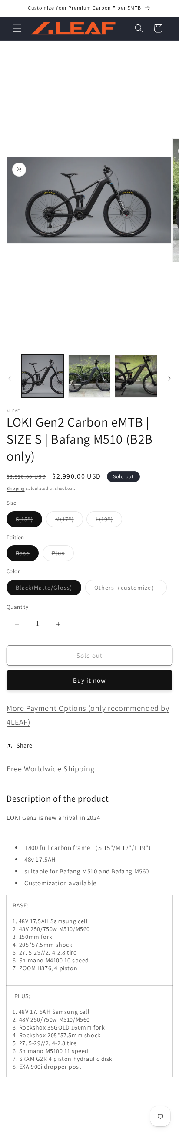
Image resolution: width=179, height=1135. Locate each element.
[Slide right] (169, 378)
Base (27, 555)
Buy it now (89, 680)
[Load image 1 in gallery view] (42, 376)
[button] (17, 28)
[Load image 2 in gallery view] (89, 376)
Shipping (16, 488)
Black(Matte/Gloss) (48, 589)
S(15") (29, 521)
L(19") (109, 521)
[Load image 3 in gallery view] (136, 376)
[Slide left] (9, 378)
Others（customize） (130, 589)
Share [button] (25, 745)
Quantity (17, 607)
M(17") (69, 521)
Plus (63, 555)
